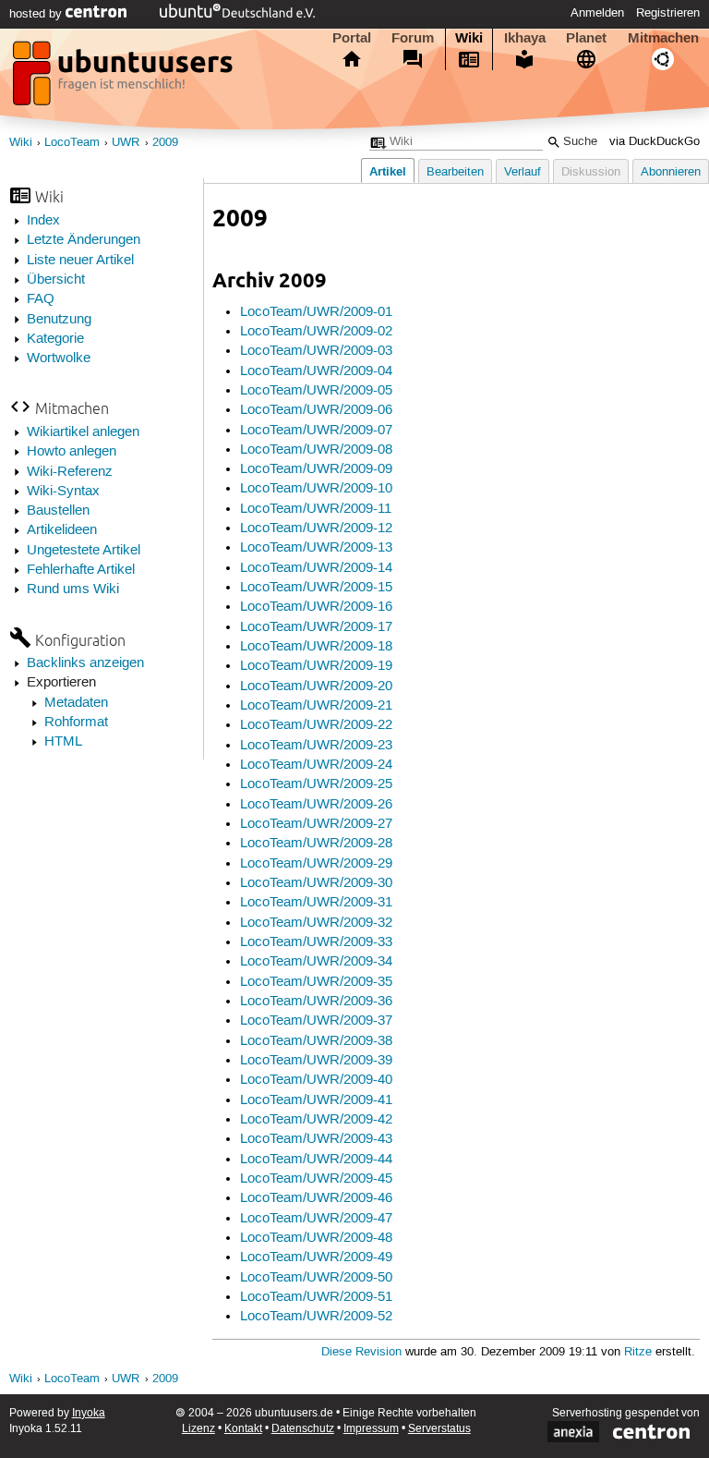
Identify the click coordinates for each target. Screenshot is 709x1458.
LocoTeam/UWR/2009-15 (316, 587)
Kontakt (243, 1429)
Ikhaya (525, 38)
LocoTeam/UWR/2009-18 (316, 646)
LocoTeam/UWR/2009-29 (316, 864)
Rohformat (76, 722)
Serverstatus (439, 1429)
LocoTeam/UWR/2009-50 (316, 1278)
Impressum (371, 1429)
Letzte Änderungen (83, 240)
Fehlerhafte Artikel (81, 570)
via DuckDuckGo (654, 142)
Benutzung (59, 319)
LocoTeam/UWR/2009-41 (316, 1100)
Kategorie (55, 339)
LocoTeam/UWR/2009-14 (316, 568)
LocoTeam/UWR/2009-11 (315, 509)
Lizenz (198, 1429)
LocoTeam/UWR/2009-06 (316, 410)
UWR (125, 143)
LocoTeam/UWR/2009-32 (316, 923)
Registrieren (668, 13)
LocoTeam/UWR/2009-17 (316, 627)
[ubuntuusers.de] (124, 78)
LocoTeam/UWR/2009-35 (316, 982)
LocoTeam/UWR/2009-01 (316, 312)
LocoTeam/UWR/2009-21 (316, 706)
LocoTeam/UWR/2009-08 (316, 450)
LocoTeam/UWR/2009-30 (316, 883)
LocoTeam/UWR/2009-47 (316, 1218)
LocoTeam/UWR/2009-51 (316, 1297)
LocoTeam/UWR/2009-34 (316, 962)
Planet (586, 38)
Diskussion (590, 172)
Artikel (387, 171)
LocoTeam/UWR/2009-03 (316, 351)
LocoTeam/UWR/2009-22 (316, 725)
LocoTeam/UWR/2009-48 (316, 1238)
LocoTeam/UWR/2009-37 (316, 1021)
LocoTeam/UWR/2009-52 (316, 1316)
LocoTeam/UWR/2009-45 (316, 1179)
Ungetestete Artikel (83, 550)
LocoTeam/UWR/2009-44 (316, 1159)
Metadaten (76, 703)
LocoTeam (72, 143)
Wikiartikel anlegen (83, 432)
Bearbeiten (455, 172)
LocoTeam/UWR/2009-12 (316, 528)
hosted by (37, 13)
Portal (351, 38)
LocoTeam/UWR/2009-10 (316, 488)
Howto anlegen (71, 451)
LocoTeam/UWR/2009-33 (316, 942)
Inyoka (88, 1413)
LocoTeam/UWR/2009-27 (316, 824)
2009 (165, 143)
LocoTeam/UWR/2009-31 (316, 902)
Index (43, 221)
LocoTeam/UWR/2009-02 (316, 331)
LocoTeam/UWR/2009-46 (316, 1198)
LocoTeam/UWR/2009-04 (316, 371)
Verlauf (522, 172)
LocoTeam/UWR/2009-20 (316, 686)
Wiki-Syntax (63, 491)
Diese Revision (361, 1352)
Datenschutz (302, 1429)
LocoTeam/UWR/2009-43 (316, 1139)
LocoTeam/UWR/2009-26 (316, 804)
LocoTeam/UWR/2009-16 (316, 607)
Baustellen (58, 511)
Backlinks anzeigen (85, 663)
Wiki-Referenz (70, 472)
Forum (412, 38)
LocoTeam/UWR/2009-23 (316, 745)
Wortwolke (58, 358)
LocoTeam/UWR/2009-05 (316, 391)
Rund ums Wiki (73, 589)
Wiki (469, 38)
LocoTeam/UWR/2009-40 (316, 1080)
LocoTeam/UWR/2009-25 (316, 784)
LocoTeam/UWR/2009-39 (316, 1060)
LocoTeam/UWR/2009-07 (316, 430)
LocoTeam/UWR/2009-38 (316, 1041)
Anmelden (597, 13)
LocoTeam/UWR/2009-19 (316, 666)
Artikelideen (62, 530)
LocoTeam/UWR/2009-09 (316, 469)
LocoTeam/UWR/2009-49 (316, 1257)
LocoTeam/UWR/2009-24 (316, 765)
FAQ (40, 299)
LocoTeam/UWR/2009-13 (316, 548)
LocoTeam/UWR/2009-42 (316, 1120)
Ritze (638, 1352)
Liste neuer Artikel (80, 260)
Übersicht (56, 280)
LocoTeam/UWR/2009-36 (316, 1001)
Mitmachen (663, 38)
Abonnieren (671, 172)
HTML (63, 742)
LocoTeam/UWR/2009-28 (316, 843)
